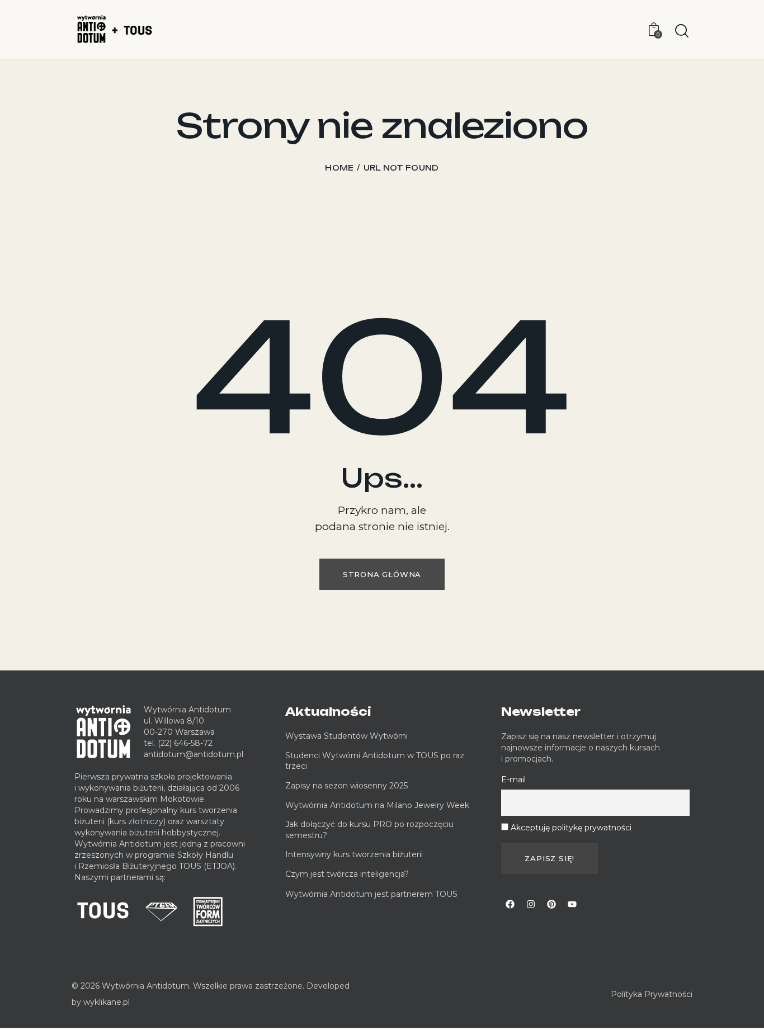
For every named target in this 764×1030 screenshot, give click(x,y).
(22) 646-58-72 (185, 743)
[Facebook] (510, 904)
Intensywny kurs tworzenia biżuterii (355, 854)
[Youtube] (572, 904)
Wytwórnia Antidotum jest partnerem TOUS (371, 894)
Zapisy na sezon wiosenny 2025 (346, 786)
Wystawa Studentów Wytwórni (346, 736)
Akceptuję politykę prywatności (571, 828)
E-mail (513, 779)
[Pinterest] (551, 904)
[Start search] (682, 31)
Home (339, 167)
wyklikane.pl (106, 1002)
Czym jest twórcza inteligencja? (347, 874)
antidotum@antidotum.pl (193, 754)
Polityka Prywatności (651, 994)
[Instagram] (531, 904)
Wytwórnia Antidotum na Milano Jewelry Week (377, 805)
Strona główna (382, 574)
